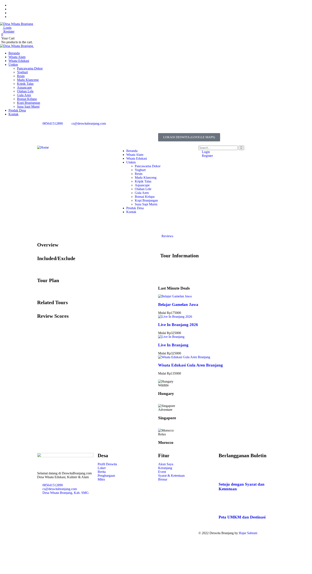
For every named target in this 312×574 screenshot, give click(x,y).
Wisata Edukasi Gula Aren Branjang (190, 365)
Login (7, 27)
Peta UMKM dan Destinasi (242, 517)
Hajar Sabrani (248, 533)
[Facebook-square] (134, 533)
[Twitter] (163, 127)
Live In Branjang (173, 345)
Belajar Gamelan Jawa (178, 304)
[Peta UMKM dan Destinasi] (224, 505)
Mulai (162, 313)
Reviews (167, 236)
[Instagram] (186, 127)
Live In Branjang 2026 (178, 324)
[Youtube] (198, 127)
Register (8, 31)
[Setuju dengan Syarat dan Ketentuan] (224, 472)
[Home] (43, 147)
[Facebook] (175, 127)
